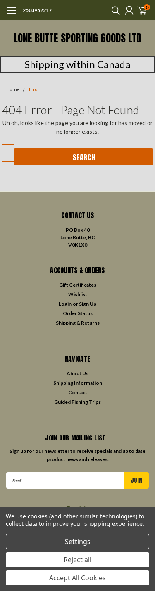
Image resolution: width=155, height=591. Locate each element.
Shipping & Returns (78, 323)
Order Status (78, 313)
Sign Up (87, 304)
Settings (78, 541)
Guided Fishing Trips (77, 402)
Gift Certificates (77, 285)
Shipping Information (77, 383)
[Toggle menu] (11, 14)
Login (65, 304)
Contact (77, 392)
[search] (113, 10)
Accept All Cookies (77, 577)
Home (13, 89)
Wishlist (77, 294)
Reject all (77, 559)
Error (34, 89)
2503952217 (37, 10)
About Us (77, 373)
